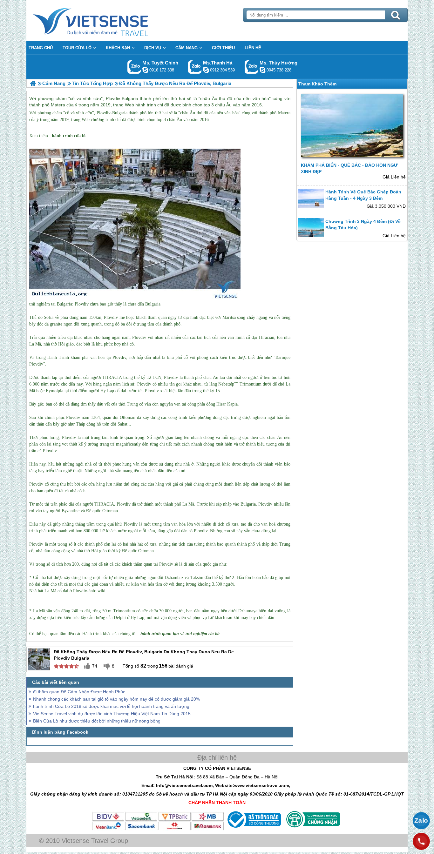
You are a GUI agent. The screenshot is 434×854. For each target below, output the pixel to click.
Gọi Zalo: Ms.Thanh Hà (195, 67)
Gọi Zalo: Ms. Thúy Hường (251, 67)
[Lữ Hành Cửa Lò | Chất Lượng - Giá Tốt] (33, 83)
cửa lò (79, 135)
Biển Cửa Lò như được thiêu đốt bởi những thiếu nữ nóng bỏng (96, 720)
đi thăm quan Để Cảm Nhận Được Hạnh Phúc (79, 691)
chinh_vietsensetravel (145, 70)
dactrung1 (262, 70)
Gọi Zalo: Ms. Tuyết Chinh (134, 67)
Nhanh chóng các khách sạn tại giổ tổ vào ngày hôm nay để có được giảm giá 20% (116, 699)
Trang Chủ (106, 20)
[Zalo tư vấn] (421, 821)
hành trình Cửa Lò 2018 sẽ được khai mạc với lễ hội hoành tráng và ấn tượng (111, 706)
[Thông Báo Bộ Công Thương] (253, 829)
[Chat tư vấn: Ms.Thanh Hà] (206, 70)
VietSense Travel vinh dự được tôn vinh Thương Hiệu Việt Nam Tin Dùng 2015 (112, 713)
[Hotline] (421, 841)
